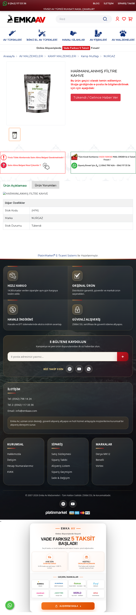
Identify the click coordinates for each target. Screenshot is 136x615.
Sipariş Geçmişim (62, 471)
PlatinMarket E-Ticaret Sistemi (57, 255)
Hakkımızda (14, 454)
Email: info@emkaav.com (22, 410)
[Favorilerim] (124, 18)
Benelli (100, 459)
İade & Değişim (61, 478)
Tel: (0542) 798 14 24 (20, 398)
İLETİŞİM (109, 3)
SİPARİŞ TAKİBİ (126, 3)
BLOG (96, 3)
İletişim (11, 459)
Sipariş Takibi (59, 459)
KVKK (10, 471)
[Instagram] (69, 369)
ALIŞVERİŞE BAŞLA (70, 606)
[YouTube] (79, 369)
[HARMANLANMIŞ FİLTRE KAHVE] (37, 93)
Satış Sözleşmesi (61, 454)
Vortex (99, 465)
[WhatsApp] (89, 369)
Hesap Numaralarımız (20, 465)
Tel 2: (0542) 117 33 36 (21, 404)
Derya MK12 (103, 454)
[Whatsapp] (9, 605)
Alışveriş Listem (61, 465)
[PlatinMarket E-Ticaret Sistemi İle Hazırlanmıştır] (56, 513)
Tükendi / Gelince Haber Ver (95, 97)
